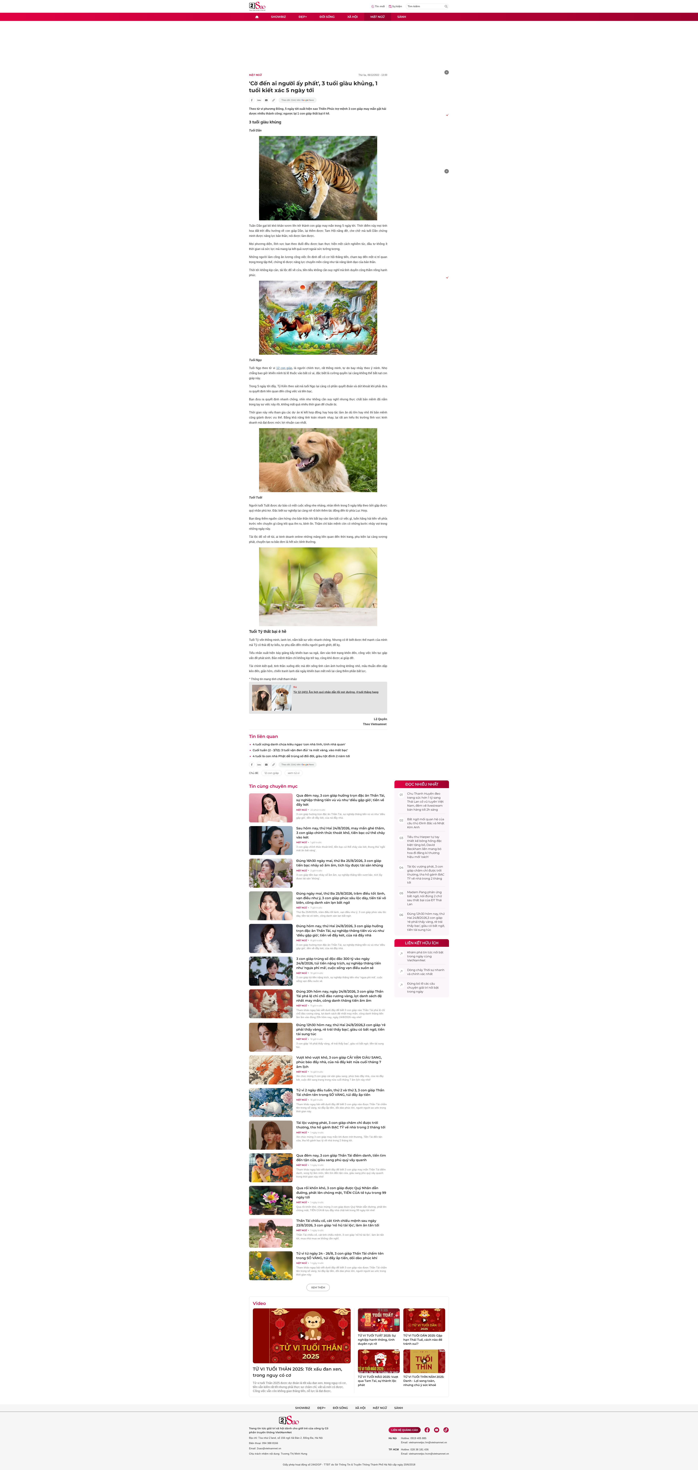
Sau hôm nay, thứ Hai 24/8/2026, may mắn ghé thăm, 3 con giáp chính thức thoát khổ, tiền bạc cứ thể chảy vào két (340, 832)
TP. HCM (394, 1449)
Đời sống (327, 16)
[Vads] (446, 114)
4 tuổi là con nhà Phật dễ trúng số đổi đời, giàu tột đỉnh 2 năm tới (301, 756)
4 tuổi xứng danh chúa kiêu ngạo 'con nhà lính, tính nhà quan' (299, 744)
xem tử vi (294, 773)
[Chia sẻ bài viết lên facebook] (251, 100)
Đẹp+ (303, 16)
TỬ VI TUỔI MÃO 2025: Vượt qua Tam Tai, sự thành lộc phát (378, 1381)
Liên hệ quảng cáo (404, 1430)
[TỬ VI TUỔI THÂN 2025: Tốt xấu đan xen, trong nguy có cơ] (302, 1335)
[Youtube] (437, 1430)
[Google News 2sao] (297, 100)
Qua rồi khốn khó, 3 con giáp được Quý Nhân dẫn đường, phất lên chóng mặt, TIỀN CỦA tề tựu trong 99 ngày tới (341, 1192)
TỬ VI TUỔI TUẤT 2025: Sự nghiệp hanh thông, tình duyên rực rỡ (377, 1339)
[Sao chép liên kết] (273, 100)
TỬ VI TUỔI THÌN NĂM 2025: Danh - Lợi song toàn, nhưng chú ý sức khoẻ (423, 1381)
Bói (295, 687)
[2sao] (257, 17)
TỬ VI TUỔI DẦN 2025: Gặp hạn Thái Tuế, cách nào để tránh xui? (422, 1339)
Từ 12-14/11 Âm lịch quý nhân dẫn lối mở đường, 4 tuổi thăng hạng (335, 692)
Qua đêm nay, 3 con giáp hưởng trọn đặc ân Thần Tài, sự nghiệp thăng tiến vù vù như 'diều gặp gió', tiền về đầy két (340, 800)
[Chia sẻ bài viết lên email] (266, 100)
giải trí (423, 987)
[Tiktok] (446, 1430)
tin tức (428, 952)
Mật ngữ (377, 16)
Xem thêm (318, 1287)
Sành (401, 16)
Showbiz (278, 16)
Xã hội (352, 16)
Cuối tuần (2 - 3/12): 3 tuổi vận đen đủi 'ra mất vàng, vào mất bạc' (300, 750)
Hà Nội (393, 1438)
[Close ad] (446, 72)
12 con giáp (284, 368)
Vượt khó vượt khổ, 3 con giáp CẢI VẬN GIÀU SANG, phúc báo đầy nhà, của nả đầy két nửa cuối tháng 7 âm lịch (339, 1062)
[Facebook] (427, 1430)
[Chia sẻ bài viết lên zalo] (259, 100)
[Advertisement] (349, 47)
